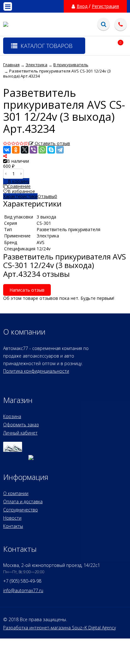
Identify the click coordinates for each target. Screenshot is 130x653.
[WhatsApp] (42, 150)
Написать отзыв (26, 290)
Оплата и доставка (23, 501)
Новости (12, 518)
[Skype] (51, 150)
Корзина (12, 416)
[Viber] (33, 150)
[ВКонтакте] (7, 150)
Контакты (13, 526)
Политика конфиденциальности (36, 371)
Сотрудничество (20, 510)
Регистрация (105, 6)
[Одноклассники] (16, 150)
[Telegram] (60, 150)
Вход (82, 6)
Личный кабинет (20, 433)
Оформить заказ (21, 425)
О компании (15, 493)
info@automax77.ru (23, 590)
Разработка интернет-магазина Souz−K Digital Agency (59, 627)
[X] (24, 150)
